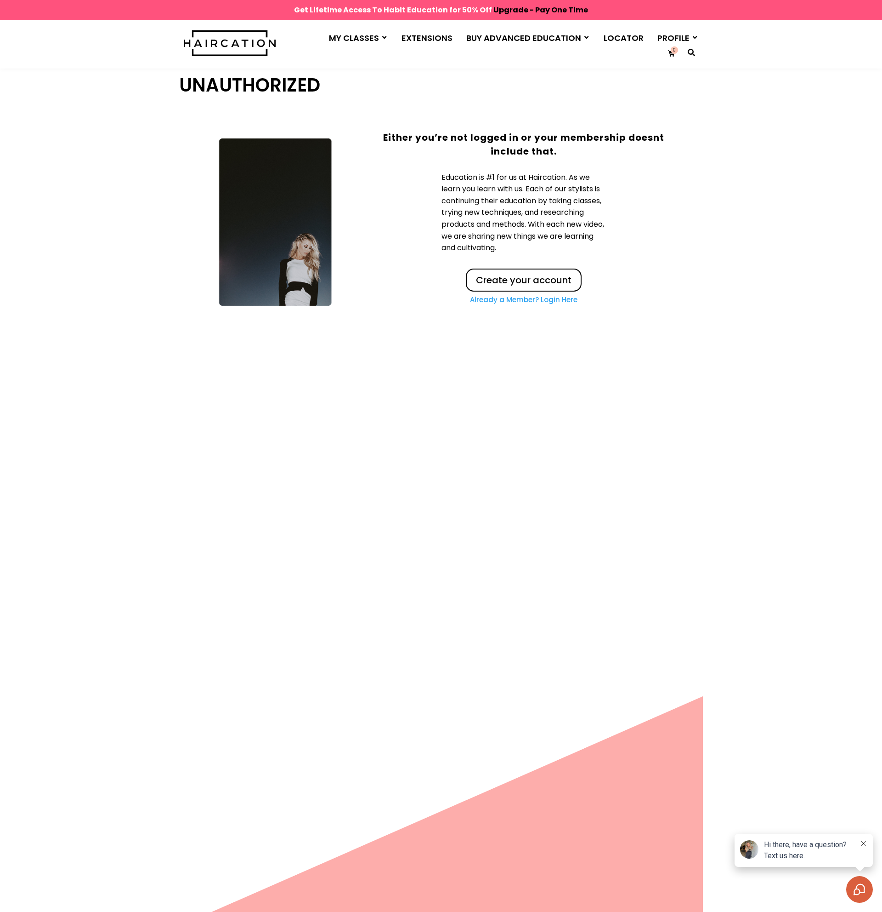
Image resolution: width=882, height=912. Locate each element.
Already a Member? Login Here (523, 299)
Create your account (523, 280)
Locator (624, 38)
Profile (673, 38)
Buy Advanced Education (523, 38)
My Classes (354, 38)
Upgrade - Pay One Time (540, 10)
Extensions (426, 38)
